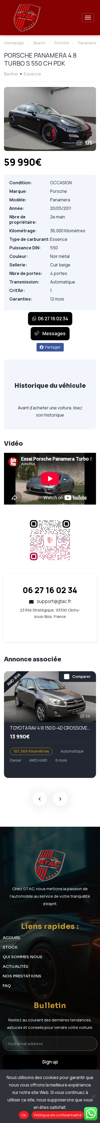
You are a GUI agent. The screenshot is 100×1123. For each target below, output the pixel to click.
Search (39, 42)
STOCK (10, 947)
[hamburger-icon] (88, 17)
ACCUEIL (12, 937)
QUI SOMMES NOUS (22, 956)
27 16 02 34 (50, 590)
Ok (23, 1115)
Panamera (87, 42)
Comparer (81, 676)
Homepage (14, 42)
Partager (53, 347)
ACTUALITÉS (16, 966)
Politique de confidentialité (57, 1115)
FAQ (7, 985)
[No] (93, 1096)
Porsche (61, 42)
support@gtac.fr (53, 601)
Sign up (50, 1062)
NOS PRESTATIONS (22, 975)
